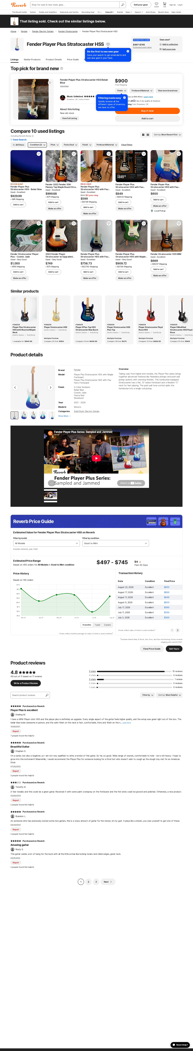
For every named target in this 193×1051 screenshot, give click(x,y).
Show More (63, 416)
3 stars (92, 679)
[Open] (77, 543)
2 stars (92, 683)
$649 (166, 597)
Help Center (176, 12)
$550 (166, 612)
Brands (120, 12)
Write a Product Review (26, 683)
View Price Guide (151, 648)
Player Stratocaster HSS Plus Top (118, 328)
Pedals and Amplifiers (48, 12)
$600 (166, 592)
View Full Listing (69, 118)
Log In (180, 5)
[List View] (148, 135)
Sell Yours (174, 648)
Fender (77, 369)
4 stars (92, 675)
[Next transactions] (178, 630)
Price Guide (73, 59)
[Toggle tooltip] (61, 68)
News (128, 12)
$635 (166, 602)
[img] (89, 96)
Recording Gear (88, 12)
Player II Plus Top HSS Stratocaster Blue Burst (87, 328)
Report (16, 731)
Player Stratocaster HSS (55, 327)
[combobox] (43, 543)
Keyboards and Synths (69, 12)
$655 (166, 587)
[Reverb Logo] (18, 4)
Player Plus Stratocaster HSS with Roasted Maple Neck (24, 329)
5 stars (92, 671)
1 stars (92, 687)
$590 (166, 607)
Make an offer (54, 208)
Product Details (54, 59)
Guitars (33, 12)
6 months (87, 625)
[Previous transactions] (172, 630)
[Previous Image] (15, 387)
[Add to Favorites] (108, 44)
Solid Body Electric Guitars (86, 411)
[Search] (122, 5)
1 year (97, 625)
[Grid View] (143, 135)
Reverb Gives (163, 12)
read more (126, 723)
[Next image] (50, 99)
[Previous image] (17, 99)
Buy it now (147, 110)
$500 (166, 617)
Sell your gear (141, 4)
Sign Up (172, 5)
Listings (15, 59)
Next (106, 881)
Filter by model (20, 538)
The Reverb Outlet (19, 12)
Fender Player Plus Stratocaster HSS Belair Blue (84, 81)
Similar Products (32, 59)
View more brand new (168, 90)
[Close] (124, 97)
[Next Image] (50, 387)
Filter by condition (90, 538)
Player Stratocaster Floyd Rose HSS (151, 328)
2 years (107, 625)
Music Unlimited (75, 96)
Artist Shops (151, 12)
